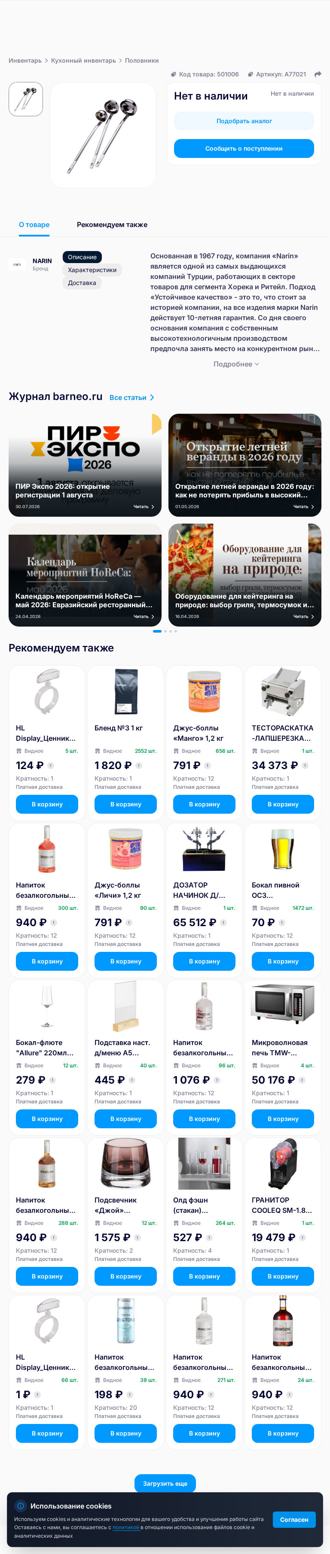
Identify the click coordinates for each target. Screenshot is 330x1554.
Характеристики (92, 269)
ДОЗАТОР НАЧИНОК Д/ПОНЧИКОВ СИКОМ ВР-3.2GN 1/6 (203, 890)
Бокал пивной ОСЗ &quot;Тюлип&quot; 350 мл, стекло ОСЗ (281, 890)
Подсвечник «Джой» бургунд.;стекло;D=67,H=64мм (124, 1205)
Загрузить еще (165, 1483)
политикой (127, 1527)
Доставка (82, 282)
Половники (142, 60)
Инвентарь (25, 60)
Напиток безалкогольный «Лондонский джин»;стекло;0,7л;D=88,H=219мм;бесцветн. (204, 1362)
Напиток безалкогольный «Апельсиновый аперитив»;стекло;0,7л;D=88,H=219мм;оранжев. (47, 890)
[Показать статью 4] (175, 631)
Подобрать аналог (244, 120)
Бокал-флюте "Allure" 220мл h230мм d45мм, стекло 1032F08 (44, 1048)
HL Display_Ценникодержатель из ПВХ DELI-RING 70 (47, 1362)
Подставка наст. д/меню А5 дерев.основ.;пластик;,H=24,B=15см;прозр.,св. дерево (125, 1048)
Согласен (294, 1519)
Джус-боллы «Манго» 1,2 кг (198, 733)
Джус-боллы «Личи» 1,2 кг (118, 890)
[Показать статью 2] (165, 631)
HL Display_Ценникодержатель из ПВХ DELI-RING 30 (47, 733)
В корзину (47, 804)
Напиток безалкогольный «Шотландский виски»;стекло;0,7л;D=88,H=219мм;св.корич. (45, 1205)
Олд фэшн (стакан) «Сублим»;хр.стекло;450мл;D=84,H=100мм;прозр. (203, 1205)
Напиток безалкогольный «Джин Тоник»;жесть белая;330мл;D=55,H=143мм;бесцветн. (125, 1362)
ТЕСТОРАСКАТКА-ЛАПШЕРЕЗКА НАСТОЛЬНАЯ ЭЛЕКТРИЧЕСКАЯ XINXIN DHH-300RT (283, 733)
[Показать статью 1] (157, 631)
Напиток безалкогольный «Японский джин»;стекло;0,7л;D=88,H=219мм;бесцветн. (204, 1048)
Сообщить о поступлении (244, 148)
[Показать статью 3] (170, 631)
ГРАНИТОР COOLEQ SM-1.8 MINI (279, 1205)
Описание (82, 257)
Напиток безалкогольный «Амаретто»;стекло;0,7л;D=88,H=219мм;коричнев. (282, 1362)
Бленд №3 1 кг (119, 728)
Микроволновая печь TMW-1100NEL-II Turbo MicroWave (280, 1048)
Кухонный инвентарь (83, 60)
